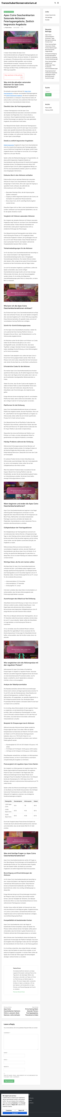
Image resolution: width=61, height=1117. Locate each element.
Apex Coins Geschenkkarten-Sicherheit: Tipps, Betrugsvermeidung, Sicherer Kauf (50, 38)
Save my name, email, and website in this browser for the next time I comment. (21, 1076)
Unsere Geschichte (50, 15)
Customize (9, 1110)
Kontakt (47, 20)
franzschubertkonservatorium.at (19, 3)
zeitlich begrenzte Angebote (14, 95)
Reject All (21, 1110)
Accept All (15, 1113)
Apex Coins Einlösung (8, 11)
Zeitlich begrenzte (9, 145)
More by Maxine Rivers (19, 992)
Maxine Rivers (8, 27)
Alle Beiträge (48, 17)
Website (6, 1066)
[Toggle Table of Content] (21, 77)
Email (6, 1059)
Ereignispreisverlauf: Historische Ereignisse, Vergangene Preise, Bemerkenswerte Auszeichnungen (51, 74)
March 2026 (48, 107)
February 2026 (49, 110)
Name (6, 1052)
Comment (7, 1032)
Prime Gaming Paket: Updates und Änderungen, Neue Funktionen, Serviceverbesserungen (51, 65)
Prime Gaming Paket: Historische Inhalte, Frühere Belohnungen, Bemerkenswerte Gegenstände (51, 48)
